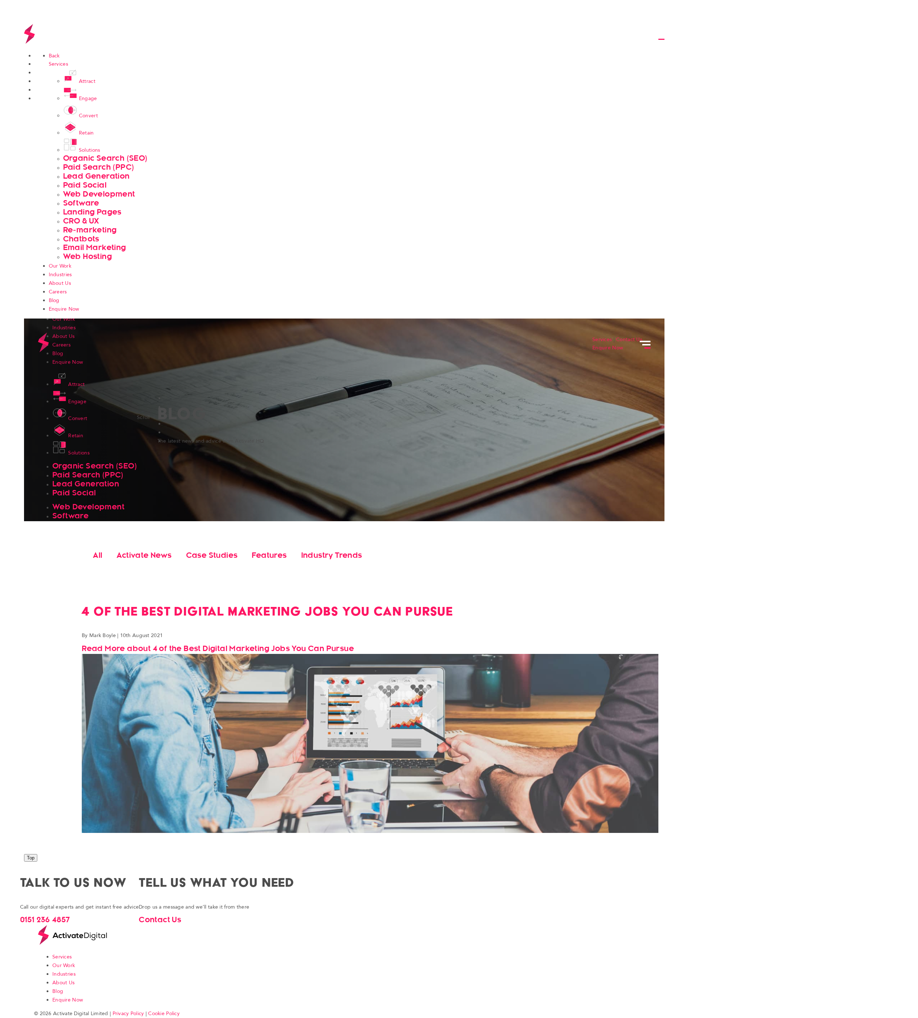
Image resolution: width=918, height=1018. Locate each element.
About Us (60, 283)
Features (269, 555)
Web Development (99, 194)
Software (81, 203)
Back (54, 55)
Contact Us (629, 339)
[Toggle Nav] (660, 35)
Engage (88, 98)
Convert (88, 115)
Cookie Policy (164, 1013)
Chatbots (81, 239)
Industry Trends (331, 555)
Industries (60, 274)
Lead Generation (96, 176)
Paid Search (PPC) (98, 167)
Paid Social (85, 185)
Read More (218, 648)
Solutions (89, 150)
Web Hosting (87, 256)
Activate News (144, 555)
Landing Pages (92, 212)
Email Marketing (94, 247)
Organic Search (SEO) (105, 158)
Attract (87, 81)
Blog (54, 300)
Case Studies (212, 555)
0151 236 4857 (45, 919)
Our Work (60, 266)
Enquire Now (64, 309)
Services (58, 64)
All (97, 555)
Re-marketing (90, 230)
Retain (86, 132)
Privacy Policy (128, 1013)
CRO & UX (81, 221)
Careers (58, 291)
